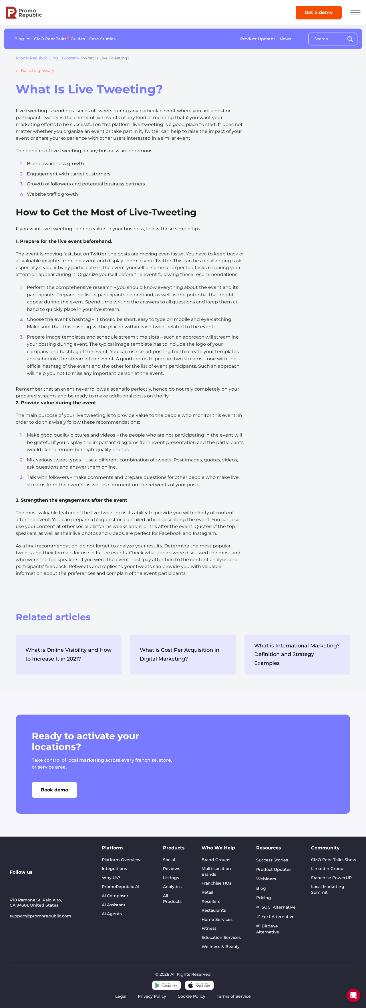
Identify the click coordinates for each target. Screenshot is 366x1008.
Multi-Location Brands (216, 871)
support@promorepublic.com (40, 916)
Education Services (221, 937)
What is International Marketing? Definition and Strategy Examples (297, 654)
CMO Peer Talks (50, 38)
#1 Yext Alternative (275, 916)
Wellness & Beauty (221, 946)
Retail (207, 892)
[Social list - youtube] (26, 881)
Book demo (54, 790)
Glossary (70, 58)
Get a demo (319, 12)
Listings (171, 877)
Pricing (263, 897)
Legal (120, 996)
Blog (19, 38)
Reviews (171, 868)
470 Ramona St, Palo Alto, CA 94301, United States (36, 902)
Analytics (172, 886)
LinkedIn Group (327, 868)
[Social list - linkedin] (14, 881)
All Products (172, 898)
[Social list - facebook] (64, 881)
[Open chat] (353, 995)
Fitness (209, 928)
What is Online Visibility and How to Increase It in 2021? (68, 654)
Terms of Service (234, 996)
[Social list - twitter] (52, 881)
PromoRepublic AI (120, 886)
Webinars (266, 878)
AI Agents (112, 913)
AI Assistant (114, 904)
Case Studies (102, 38)
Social (169, 859)
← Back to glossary (35, 70)
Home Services (217, 919)
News (285, 38)
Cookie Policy (191, 996)
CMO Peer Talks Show (333, 859)
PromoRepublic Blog (37, 58)
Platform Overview (121, 859)
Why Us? (111, 877)
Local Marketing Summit (327, 889)
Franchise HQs (216, 883)
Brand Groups (216, 859)
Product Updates (257, 38)
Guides (78, 38)
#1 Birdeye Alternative (267, 929)
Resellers (211, 901)
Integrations (114, 868)
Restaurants (214, 910)
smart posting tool (159, 351)
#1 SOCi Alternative (276, 907)
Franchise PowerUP (331, 877)
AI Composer (115, 895)
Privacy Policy (152, 996)
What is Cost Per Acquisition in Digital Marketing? (179, 654)
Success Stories (272, 860)
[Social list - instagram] (39, 881)
